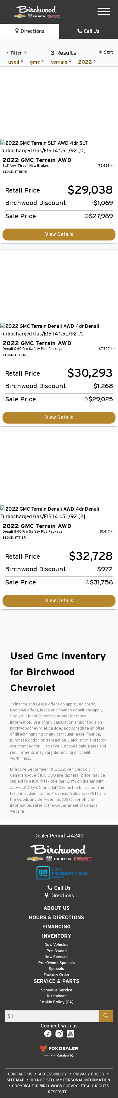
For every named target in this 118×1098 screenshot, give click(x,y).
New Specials (57, 957)
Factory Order (57, 975)
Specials (56, 969)
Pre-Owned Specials (56, 963)
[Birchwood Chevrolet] (37, 11)
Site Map (16, 1080)
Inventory (56, 936)
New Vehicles (57, 945)
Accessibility (53, 1074)
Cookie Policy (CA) (56, 1002)
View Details (59, 234)
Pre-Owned (57, 951)
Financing (56, 926)
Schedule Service (56, 990)
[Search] (106, 1016)
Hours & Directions (56, 917)
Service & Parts (56, 981)
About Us (56, 908)
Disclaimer (56, 996)
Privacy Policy (89, 1074)
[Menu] (104, 12)
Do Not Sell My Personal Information (70, 1080)
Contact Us (20, 1074)
